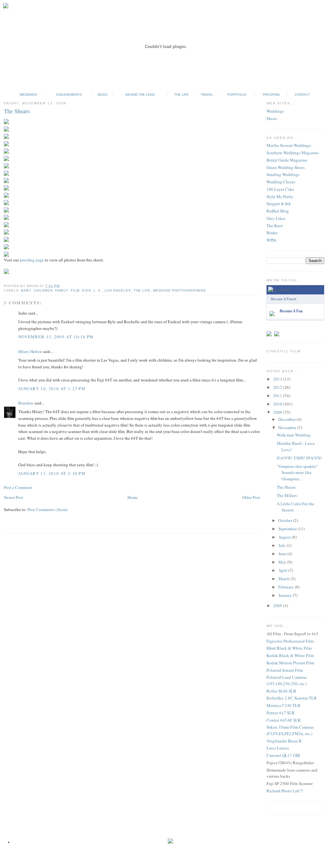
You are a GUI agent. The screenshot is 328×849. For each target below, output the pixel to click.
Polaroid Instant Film (284, 670)
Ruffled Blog (277, 211)
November (287, 427)
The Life (142, 290)
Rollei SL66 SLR (281, 691)
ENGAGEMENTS (69, 94)
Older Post (251, 497)
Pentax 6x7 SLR (280, 713)
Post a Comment (18, 487)
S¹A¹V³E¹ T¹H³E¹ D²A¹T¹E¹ (299, 458)
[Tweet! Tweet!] (269, 329)
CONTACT (302, 94)
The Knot (274, 225)
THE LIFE (181, 94)
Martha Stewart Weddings (288, 145)
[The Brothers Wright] (273, 310)
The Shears (17, 111)
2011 (278, 395)
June (282, 554)
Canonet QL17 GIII (283, 755)
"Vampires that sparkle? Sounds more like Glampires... (297, 472)
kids (86, 290)
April (283, 570)
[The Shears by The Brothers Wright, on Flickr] (7, 117)
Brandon (25, 403)
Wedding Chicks (280, 182)
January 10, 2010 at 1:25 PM (52, 388)
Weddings (275, 111)
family (61, 290)
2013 (278, 379)
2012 (278, 387)
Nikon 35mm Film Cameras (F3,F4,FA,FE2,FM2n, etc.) (290, 730)
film (75, 290)
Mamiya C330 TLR (283, 705)
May (282, 562)
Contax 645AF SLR (283, 720)
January (285, 595)
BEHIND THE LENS (140, 94)
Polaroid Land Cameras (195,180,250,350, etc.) (286, 680)
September (288, 529)
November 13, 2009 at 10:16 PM (56, 337)
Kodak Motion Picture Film (290, 663)
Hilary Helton (30, 351)
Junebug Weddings (282, 174)
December (287, 419)
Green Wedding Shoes (285, 167)
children (43, 290)
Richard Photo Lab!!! (284, 791)
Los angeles (117, 290)
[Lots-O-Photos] (277, 329)
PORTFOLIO (236, 94)
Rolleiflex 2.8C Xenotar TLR (291, 698)
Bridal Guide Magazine (286, 160)
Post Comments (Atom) (48, 509)
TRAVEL (207, 94)
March (284, 578)
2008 (278, 605)
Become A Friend (283, 299)
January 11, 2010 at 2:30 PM (52, 473)
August (285, 537)
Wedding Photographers (179, 290)
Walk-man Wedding (294, 435)
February (286, 587)
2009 (278, 412)
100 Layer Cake (280, 189)
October (285, 520)
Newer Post (13, 497)
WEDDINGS (28, 94)
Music (271, 118)
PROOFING (271, 94)
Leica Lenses (277, 748)
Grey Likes (275, 218)
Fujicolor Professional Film (290, 641)
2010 (278, 404)
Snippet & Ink (278, 203)
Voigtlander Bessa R (284, 741)
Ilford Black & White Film (289, 648)
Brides (272, 233)
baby (26, 290)
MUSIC (103, 94)
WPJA (271, 240)
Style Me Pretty (279, 196)
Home (132, 497)
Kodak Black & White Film (290, 655)
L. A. (98, 290)
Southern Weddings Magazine (292, 153)
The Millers (287, 495)
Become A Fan (291, 311)
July (282, 545)
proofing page (32, 260)
